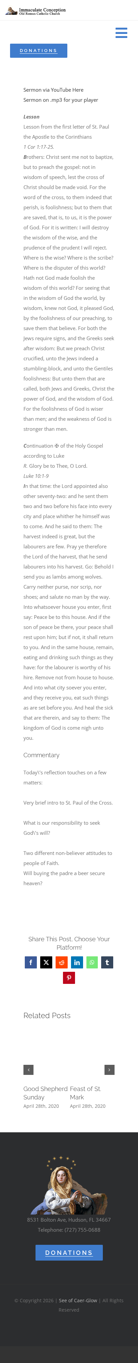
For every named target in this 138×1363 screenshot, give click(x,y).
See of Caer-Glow (78, 1300)
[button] (28, 1070)
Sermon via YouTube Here (53, 89)
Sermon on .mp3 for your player (60, 99)
